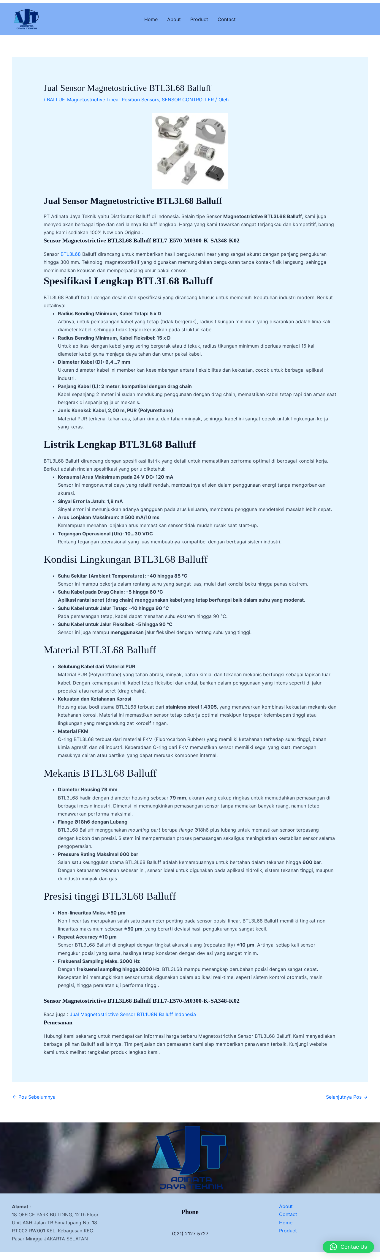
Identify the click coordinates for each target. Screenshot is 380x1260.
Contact (227, 19)
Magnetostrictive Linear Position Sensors (113, 99)
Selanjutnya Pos (347, 1097)
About (174, 19)
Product (199, 19)
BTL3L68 (71, 254)
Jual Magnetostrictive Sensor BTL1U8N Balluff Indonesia (133, 1014)
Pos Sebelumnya (34, 1097)
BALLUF (55, 99)
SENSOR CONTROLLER (188, 99)
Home (151, 19)
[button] (348, 1247)
